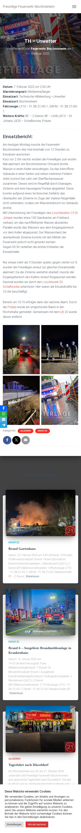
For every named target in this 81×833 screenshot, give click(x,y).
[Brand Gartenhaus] (40, 512)
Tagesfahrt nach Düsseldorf (28, 765)
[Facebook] (3, 408)
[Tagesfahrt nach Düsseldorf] (40, 728)
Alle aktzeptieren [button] (37, 824)
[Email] (3, 419)
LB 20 (64, 312)
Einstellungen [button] (14, 824)
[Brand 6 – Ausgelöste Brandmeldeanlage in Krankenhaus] (40, 611)
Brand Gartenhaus (22, 549)
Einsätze (42, 431)
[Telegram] (3, 425)
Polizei (12, 307)
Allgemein (25, 431)
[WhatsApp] (3, 414)
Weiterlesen (32, 576)
